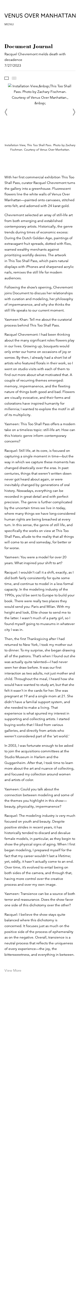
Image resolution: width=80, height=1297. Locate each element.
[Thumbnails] (14, 78)
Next (74, 112)
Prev (6, 112)
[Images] (6, 78)
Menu (9, 24)
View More (12, 970)
